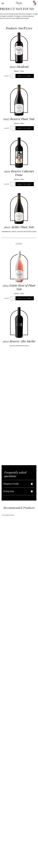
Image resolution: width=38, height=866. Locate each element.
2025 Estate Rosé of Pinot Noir (19, 287)
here (18, 16)
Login (19, 243)
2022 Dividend (19, 67)
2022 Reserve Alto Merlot (19, 341)
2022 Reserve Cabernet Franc (19, 173)
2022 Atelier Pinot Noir (19, 227)
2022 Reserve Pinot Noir (19, 119)
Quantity (6, 76)
